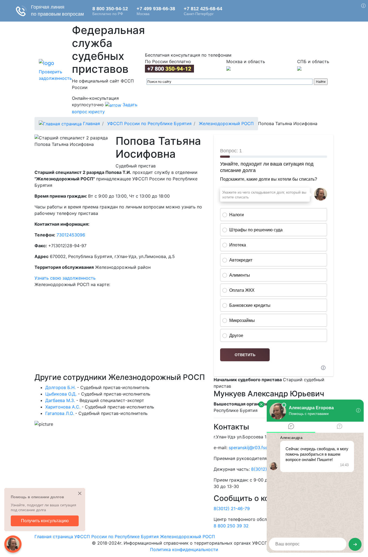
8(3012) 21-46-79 (232, 508)
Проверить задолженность (55, 75)
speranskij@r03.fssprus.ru (255, 447)
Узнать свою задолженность (65, 278)
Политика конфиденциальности (184, 549)
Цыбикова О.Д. (61, 394)
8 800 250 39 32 (231, 525)
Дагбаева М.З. (60, 400)
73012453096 (71, 235)
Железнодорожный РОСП (226, 123)
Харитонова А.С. (62, 407)
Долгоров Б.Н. (60, 387)
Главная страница (53, 536)
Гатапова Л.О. (59, 413)
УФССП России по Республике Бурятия (149, 123)
